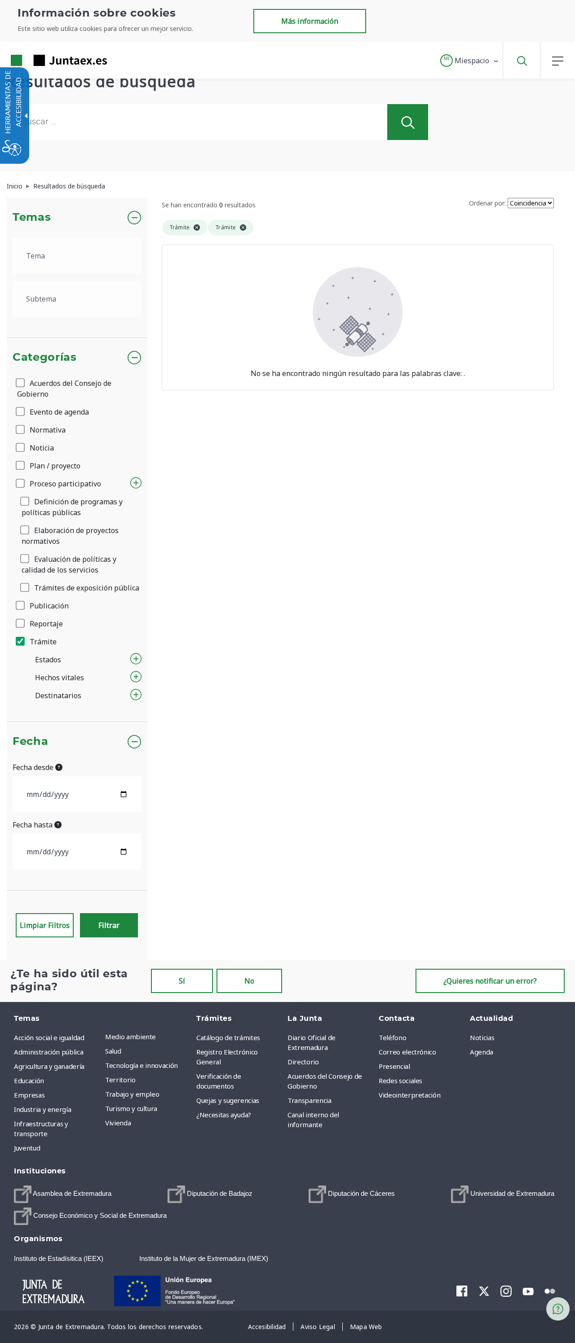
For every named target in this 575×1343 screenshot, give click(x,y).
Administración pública (48, 1051)
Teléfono (392, 1037)
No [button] (249, 981)
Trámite (42, 642)
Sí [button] (182, 981)
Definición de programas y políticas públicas (72, 507)
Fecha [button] (30, 741)
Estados (48, 660)
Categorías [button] (45, 357)
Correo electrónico (407, 1051)
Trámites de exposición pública (85, 588)
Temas (32, 217)
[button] (470, 60)
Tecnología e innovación (141, 1065)
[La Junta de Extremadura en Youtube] (528, 1290)
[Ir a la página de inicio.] (42, 60)
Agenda (481, 1051)
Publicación (48, 606)
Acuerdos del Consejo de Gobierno (64, 388)
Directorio (303, 1061)
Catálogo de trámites (228, 1037)
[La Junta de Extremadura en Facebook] (462, 1291)
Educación (29, 1080)
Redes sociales (400, 1080)
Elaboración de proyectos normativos (70, 535)
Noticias (482, 1037)
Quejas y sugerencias (227, 1100)
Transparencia (309, 1100)
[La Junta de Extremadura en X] (484, 1291)
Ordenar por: (487, 203)
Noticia (41, 448)
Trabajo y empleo (132, 1093)
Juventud (27, 1147)
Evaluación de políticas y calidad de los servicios (69, 564)
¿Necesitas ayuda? (223, 1114)
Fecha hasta (33, 825)
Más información (309, 21)
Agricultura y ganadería (49, 1066)
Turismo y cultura (131, 1108)
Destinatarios (58, 695)
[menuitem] (148, 1036)
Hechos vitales (59, 677)
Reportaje (45, 624)
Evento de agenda (58, 412)
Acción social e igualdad (49, 1037)
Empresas (29, 1094)
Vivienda (118, 1122)
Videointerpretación (409, 1094)
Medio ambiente (130, 1036)
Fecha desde (34, 767)
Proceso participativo (64, 484)
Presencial (394, 1066)
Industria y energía (42, 1109)
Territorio (120, 1079)
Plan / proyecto (54, 466)
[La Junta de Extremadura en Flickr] (550, 1290)
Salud (113, 1050)
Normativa (47, 430)
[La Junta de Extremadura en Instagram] (506, 1291)
